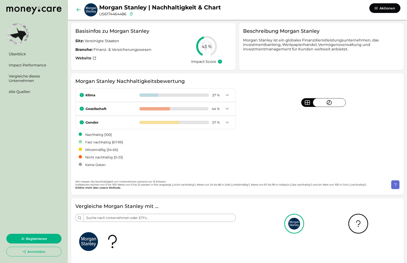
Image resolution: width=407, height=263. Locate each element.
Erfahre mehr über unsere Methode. (98, 187)
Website (83, 58)
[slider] (206, 46)
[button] (227, 95)
